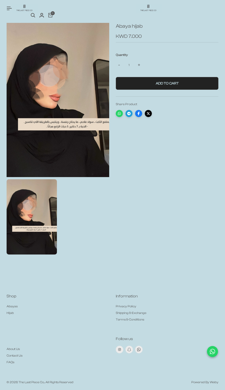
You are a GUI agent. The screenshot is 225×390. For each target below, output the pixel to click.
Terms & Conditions (130, 319)
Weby (214, 382)
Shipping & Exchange (131, 313)
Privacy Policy (126, 306)
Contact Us (14, 355)
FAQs (10, 362)
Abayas (12, 306)
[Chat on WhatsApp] (212, 351)
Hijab (10, 313)
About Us (13, 349)
